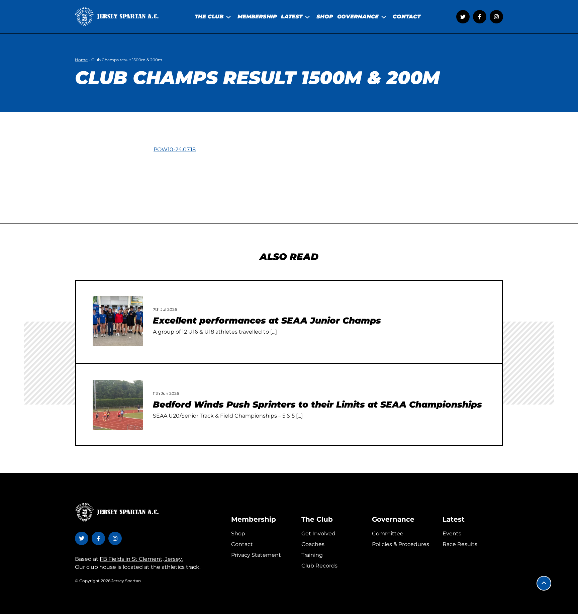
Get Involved (318, 533)
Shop (238, 533)
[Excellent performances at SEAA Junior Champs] (118, 321)
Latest (454, 519)
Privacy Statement (256, 555)
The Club (317, 519)
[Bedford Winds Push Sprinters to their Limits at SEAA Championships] (118, 405)
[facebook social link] (479, 16)
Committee (387, 533)
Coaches (312, 544)
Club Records (319, 565)
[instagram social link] (496, 16)
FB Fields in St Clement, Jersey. (141, 559)
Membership (253, 519)
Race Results (460, 544)
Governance (393, 519)
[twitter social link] (463, 16)
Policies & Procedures (400, 544)
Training (312, 555)
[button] (544, 583)
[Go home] (117, 16)
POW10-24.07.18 (175, 149)
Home (81, 59)
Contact (242, 544)
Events (452, 533)
